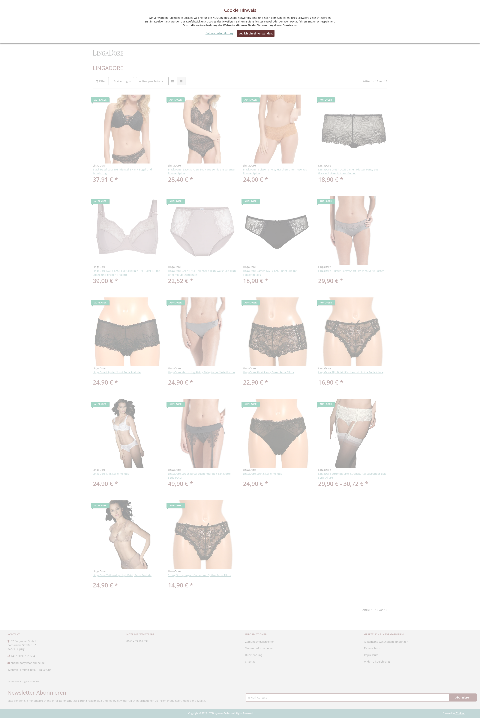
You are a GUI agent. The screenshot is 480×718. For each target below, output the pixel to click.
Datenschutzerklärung (219, 33)
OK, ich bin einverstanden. (256, 33)
